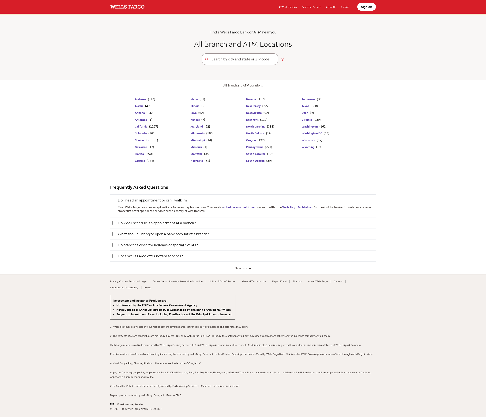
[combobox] (243, 59)
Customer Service (311, 7)
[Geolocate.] (282, 59)
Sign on (366, 7)
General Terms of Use (254, 281)
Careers (338, 281)
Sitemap (297, 281)
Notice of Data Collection (222, 281)
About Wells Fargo (318, 281)
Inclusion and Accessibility (124, 287)
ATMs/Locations (288, 7)
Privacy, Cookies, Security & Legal (128, 281)
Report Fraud (279, 281)
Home (147, 287)
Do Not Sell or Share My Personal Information (178, 281)
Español (345, 7)
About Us (331, 7)
